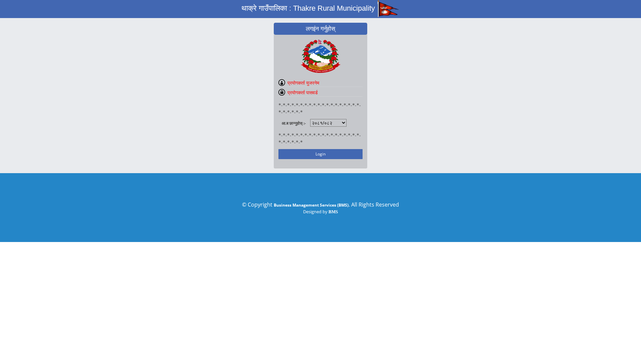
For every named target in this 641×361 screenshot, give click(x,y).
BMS (333, 211)
